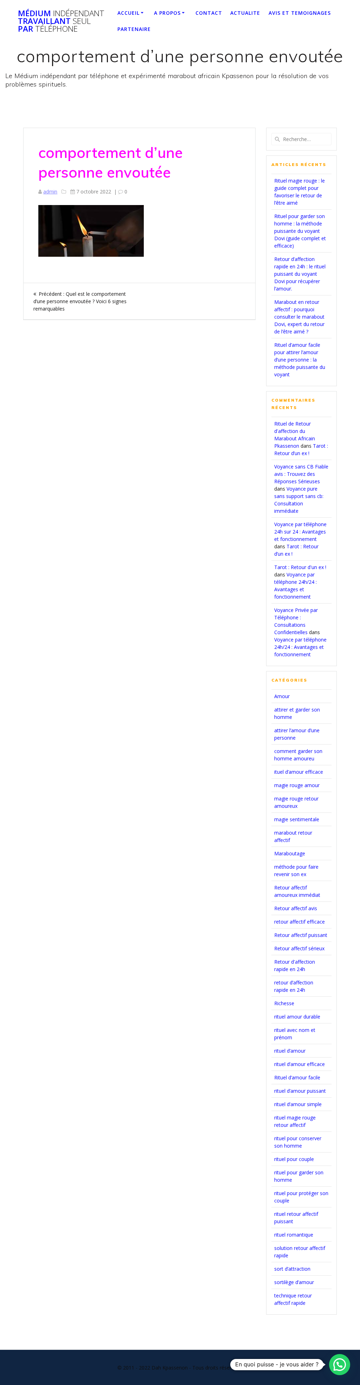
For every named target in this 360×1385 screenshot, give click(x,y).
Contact (208, 12)
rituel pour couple (294, 1159)
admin (50, 191)
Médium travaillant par (61, 21)
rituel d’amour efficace (299, 1064)
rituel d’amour (290, 1050)
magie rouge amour (297, 785)
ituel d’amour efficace (298, 771)
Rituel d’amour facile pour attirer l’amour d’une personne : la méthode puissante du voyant (299, 360)
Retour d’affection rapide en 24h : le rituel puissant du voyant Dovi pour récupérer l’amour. (300, 274)
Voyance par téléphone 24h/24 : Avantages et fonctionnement (300, 647)
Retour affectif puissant (300, 935)
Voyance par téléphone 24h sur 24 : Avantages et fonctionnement (300, 531)
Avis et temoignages (300, 12)
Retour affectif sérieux (299, 948)
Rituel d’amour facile (297, 1077)
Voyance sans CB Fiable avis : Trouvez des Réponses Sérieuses (301, 474)
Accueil (128, 12)
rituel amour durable (297, 1016)
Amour (282, 696)
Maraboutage (289, 853)
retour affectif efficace (299, 921)
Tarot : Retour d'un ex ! (300, 567)
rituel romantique (293, 1234)
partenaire (134, 29)
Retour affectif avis (295, 908)
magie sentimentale (296, 819)
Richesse (284, 1003)
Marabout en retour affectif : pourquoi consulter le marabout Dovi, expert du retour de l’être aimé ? (299, 317)
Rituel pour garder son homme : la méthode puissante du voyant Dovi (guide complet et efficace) (300, 231)
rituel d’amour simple (298, 1104)
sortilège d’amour (294, 1282)
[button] (339, 1364)
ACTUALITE (245, 12)
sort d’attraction (292, 1268)
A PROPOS (167, 12)
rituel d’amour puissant (300, 1090)
